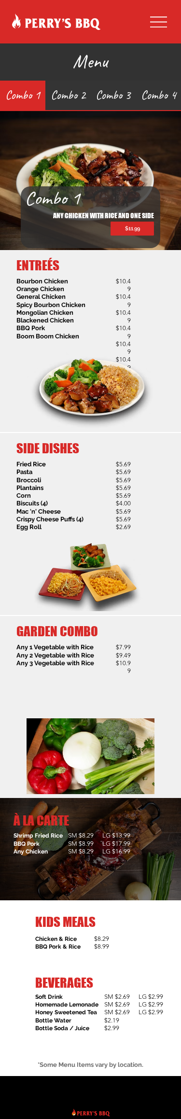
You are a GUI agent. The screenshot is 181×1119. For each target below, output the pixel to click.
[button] (132, 229)
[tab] (22, 96)
